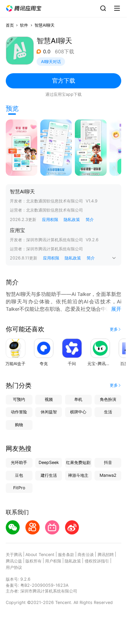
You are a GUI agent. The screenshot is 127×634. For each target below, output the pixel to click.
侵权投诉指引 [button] (97, 560)
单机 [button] (78, 399)
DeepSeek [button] (49, 462)
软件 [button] (24, 25)
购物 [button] (19, 424)
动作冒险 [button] (19, 411)
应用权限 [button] (50, 219)
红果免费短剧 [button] (78, 462)
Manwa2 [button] (108, 475)
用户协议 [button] (14, 567)
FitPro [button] (19, 487)
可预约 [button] (19, 399)
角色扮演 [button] (108, 399)
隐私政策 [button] (72, 219)
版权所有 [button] (33, 560)
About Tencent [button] (40, 554)
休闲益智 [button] (49, 411)
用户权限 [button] (53, 560)
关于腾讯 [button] (14, 554)
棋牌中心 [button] (78, 411)
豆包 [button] (19, 475)
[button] (24, 8)
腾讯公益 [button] (14, 560)
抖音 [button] (108, 462)
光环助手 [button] (19, 462)
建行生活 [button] (49, 475)
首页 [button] (10, 25)
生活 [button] (108, 411)
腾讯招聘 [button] (106, 554)
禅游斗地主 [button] (78, 475)
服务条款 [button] (66, 554)
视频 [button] (49, 399)
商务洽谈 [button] (86, 554)
